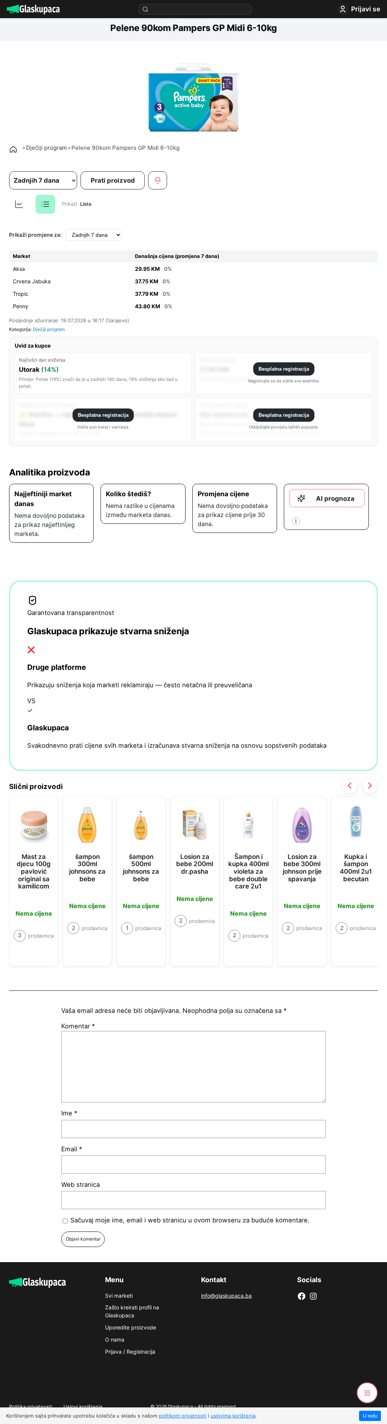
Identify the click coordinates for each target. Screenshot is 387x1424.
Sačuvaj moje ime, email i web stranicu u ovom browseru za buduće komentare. (190, 1220)
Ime (69, 1113)
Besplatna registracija (284, 369)
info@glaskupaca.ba (226, 1295)
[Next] (370, 786)
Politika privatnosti (30, 1407)
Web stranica (80, 1184)
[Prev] (350, 786)
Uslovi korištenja (82, 1407)
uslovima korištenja (233, 1416)
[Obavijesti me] (157, 180)
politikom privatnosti (182, 1416)
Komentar (78, 1026)
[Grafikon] (19, 204)
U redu (370, 1416)
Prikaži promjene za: (35, 234)
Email (71, 1149)
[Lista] (45, 204)
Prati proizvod (113, 180)
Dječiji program (46, 147)
